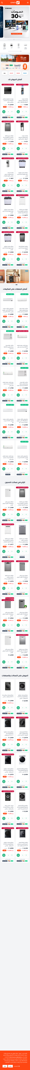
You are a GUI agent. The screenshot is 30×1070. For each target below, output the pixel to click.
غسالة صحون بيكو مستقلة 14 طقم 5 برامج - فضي (22, 577)
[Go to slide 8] (10, 39)
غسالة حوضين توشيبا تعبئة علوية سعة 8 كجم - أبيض (22, 174)
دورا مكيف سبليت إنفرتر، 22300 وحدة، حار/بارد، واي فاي (8, 457)
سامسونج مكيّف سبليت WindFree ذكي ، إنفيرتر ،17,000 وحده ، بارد (22, 420)
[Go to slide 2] (19, 39)
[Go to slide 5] (15, 51)
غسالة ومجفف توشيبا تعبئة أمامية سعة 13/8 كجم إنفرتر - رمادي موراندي (8, 844)
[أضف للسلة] (18, 111)
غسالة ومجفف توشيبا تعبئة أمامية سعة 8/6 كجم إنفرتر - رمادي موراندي (8, 771)
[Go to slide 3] (18, 39)
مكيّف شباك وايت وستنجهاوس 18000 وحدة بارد (8, 346)
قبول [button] (5, 1066)
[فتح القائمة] (27, 2)
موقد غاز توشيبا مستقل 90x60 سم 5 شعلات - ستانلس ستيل (8, 100)
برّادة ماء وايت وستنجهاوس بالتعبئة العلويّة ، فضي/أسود (23, 137)
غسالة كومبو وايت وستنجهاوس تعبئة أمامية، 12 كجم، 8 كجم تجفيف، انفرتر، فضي (22, 734)
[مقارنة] (22, 111)
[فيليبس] (25, 73)
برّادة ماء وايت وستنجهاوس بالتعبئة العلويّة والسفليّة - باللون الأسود (22, 101)
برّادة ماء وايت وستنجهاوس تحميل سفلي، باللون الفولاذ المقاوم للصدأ (8, 175)
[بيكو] (17, 276)
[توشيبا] (18, 73)
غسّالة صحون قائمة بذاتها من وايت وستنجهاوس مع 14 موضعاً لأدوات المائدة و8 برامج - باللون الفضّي (22, 542)
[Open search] (2, 2)
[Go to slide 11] (8, 51)
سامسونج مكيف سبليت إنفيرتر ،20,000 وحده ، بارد (22, 457)
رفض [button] (10, 1066)
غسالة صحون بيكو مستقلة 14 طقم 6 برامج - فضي (22, 613)
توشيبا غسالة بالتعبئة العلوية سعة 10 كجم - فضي (23, 247)
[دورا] (5, 73)
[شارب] (12, 73)
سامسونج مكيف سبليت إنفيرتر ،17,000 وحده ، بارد (8, 420)
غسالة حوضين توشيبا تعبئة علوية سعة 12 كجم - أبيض (8, 211)
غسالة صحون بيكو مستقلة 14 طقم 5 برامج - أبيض (8, 503)
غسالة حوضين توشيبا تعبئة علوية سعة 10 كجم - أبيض (8, 247)
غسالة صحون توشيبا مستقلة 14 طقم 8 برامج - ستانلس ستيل (22, 650)
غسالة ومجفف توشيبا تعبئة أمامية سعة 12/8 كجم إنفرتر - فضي (23, 696)
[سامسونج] (16, 22)
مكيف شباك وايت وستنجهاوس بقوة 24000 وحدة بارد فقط (22, 383)
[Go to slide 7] (13, 51)
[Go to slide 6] (14, 39)
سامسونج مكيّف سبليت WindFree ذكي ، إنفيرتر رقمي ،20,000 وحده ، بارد (7, 310)
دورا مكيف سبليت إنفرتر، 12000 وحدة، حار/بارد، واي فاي (8, 383)
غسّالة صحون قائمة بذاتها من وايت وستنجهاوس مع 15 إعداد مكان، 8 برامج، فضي (9, 578)
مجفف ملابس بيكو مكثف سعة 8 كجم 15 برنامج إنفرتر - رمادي (8, 807)
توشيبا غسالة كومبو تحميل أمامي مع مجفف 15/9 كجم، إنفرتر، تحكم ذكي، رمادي (22, 844)
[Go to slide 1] (21, 51)
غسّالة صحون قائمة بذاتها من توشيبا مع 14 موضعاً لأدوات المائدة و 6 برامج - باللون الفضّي (8, 138)
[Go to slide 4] (16, 51)
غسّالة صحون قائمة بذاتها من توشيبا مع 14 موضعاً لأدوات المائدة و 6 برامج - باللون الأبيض (22, 212)
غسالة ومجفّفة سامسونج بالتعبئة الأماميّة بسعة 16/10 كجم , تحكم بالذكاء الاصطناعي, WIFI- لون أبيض (22, 772)
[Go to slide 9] (9, 39)
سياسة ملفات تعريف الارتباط (15, 1057)
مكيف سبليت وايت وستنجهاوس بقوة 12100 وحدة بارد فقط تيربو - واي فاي (23, 310)
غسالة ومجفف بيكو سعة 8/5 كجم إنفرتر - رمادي (7, 695)
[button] (16, 1066)
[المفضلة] (26, 111)
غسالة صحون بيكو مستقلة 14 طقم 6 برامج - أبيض (8, 650)
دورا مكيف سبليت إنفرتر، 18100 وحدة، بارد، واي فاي (22, 346)
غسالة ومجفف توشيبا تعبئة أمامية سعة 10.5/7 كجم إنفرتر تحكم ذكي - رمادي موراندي (8, 735)
